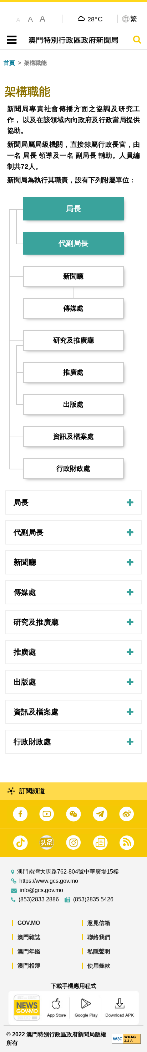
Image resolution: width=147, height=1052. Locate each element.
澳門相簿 (28, 966)
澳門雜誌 (28, 937)
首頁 (9, 63)
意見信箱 (98, 923)
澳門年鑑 (28, 951)
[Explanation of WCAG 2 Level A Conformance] (126, 1038)
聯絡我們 (98, 937)
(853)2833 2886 (39, 899)
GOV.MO (28, 923)
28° (95, 19)
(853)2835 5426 (93, 899)
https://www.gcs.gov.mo (48, 881)
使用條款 (98, 966)
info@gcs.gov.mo (41, 890)
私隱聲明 (98, 951)
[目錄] (10, 40)
